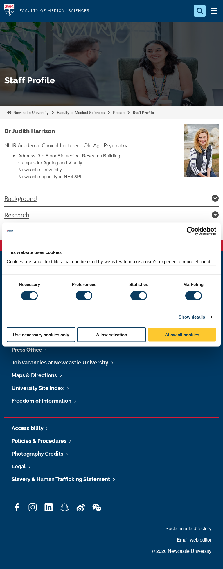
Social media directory (188, 528)
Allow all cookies (182, 334)
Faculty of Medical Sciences (81, 112)
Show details (192, 317)
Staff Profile (143, 112)
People (119, 112)
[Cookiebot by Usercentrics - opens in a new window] (191, 231)
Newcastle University (30, 112)
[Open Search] (200, 11)
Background (20, 198)
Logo (9, 11)
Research (16, 214)
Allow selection (111, 334)
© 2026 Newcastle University (181, 551)
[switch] (84, 295)
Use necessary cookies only (41, 334)
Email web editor (194, 539)
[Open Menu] (214, 11)
